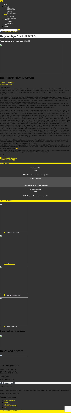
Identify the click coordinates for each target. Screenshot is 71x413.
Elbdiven (6, 6)
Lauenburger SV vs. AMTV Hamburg (35, 185)
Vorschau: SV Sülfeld (7, 159)
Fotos (5, 24)
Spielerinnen (11, 9)
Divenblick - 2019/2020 (7, 82)
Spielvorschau (11, 18)
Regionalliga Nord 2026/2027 (18, 36)
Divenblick (10, 16)
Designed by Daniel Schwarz (8, 412)
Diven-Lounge (11, 13)
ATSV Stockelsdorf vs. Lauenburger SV (35, 175)
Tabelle (9, 21)
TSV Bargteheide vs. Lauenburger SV (35, 196)
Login (5, 407)
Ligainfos (6, 19)
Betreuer (9, 11)
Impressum (7, 404)
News (5, 14)
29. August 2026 (35, 168)
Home (5, 4)
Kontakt (6, 26)
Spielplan (10, 23)
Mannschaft (10, 8)
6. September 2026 (35, 178)
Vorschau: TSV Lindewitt (8, 158)
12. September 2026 (35, 189)
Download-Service (9, 400)
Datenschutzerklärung (10, 405)
